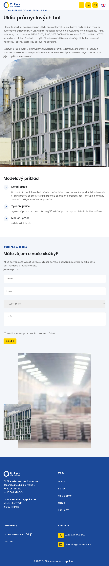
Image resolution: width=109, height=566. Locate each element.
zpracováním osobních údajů (38, 333)
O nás (61, 481)
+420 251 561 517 (12, 488)
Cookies (8, 541)
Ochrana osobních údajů (18, 534)
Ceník (61, 502)
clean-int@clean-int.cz (95, 5)
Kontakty (63, 510)
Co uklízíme (65, 495)
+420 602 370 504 (88, 5)
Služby (61, 488)
